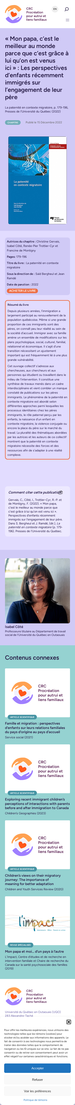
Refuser (37, 1079)
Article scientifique (22, 717)
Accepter (37, 1068)
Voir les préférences (37, 1091)
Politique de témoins (35, 1100)
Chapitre (13, 122)
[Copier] (60, 493)
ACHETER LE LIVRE (22, 291)
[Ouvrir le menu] (67, 20)
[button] (69, 1022)
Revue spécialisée (20, 945)
